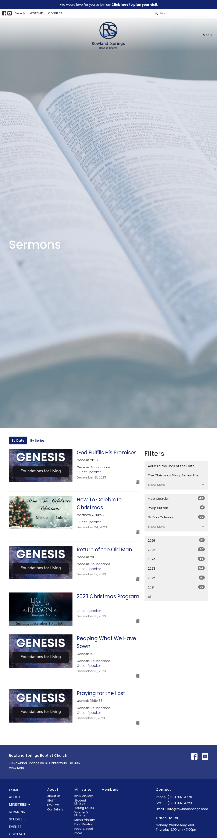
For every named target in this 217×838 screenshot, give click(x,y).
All (149, 596)
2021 (175, 587)
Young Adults (84, 808)
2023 (175, 568)
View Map (16, 768)
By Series (37, 440)
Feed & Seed (83, 829)
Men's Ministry (84, 820)
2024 (175, 559)
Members (110, 789)
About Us (53, 796)
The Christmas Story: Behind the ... (174, 475)
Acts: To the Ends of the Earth (171, 466)
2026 (175, 540)
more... (79, 833)
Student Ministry (80, 802)
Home (14, 789)
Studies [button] (15, 819)
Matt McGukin (175, 498)
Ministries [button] (18, 804)
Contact (17, 833)
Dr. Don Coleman (175, 517)
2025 (175, 549)
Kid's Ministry (83, 796)
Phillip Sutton (175, 507)
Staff (51, 800)
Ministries (83, 789)
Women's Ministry (81, 813)
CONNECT (55, 13)
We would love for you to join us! (109, 4)
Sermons (17, 811)
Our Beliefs (55, 809)
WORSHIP (36, 13)
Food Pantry (83, 824)
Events (15, 826)
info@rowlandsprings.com (187, 809)
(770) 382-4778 (179, 797)
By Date (18, 440)
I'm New (53, 805)
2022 (175, 578)
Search (20, 13)
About (15, 797)
